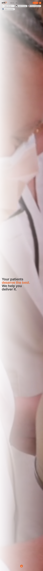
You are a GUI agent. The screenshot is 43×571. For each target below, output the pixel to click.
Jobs (16, 2)
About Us (12, 2)
